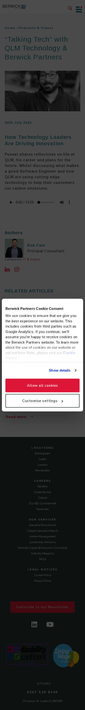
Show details (59, 370)
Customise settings (39, 401)
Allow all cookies (42, 385)
